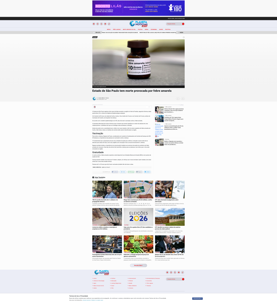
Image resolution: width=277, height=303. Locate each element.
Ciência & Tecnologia (98, 280)
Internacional (132, 278)
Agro (94, 283)
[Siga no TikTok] (109, 23)
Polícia (141, 29)
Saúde (161, 29)
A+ (183, 98)
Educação (113, 280)
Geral (147, 29)
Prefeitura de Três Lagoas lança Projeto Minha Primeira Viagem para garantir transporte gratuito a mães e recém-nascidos (168, 32)
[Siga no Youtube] (105, 23)
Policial (131, 280)
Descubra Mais (138, 265)
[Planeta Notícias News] (138, 23)
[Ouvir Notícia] (95, 107)
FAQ (112, 288)
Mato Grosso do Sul (130, 29)
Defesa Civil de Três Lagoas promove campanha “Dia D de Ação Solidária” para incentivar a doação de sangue (103, 32)
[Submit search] (183, 24)
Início (109, 29)
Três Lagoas (117, 29)
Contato (131, 288)
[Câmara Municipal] (138, 8)
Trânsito (148, 285)
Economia (154, 29)
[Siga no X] (101, 23)
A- (177, 98)
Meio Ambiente (133, 285)
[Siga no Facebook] (93, 23)
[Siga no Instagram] (97, 23)
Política (167, 29)
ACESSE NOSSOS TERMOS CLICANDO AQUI (93, 300)
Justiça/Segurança (116, 283)
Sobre (95, 288)
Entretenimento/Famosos (153, 278)
